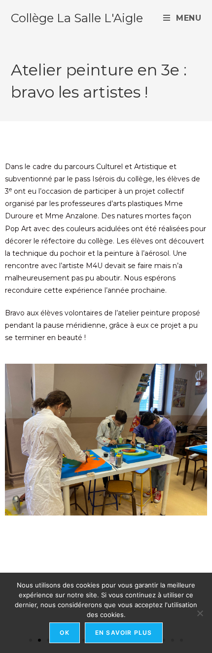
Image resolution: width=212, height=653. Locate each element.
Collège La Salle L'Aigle (77, 18)
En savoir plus (123, 632)
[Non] (200, 613)
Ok (64, 632)
